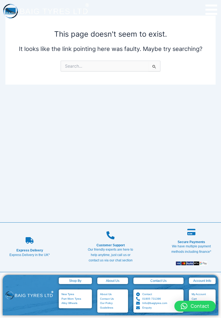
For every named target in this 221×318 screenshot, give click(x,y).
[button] (195, 306)
